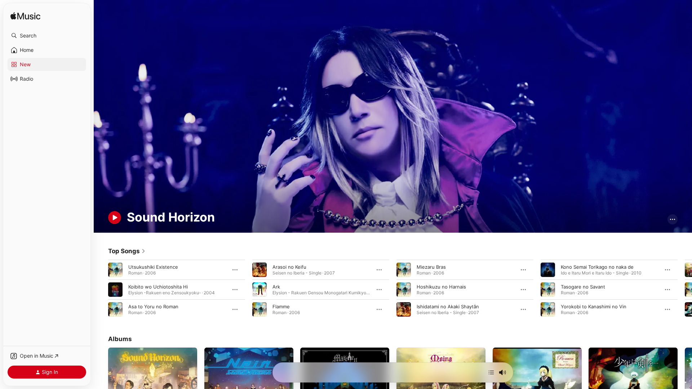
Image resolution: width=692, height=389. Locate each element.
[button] (47, 36)
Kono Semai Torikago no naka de (597, 266)
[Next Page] (685, 289)
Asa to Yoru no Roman (153, 306)
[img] (25, 16)
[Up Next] (491, 372)
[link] (127, 251)
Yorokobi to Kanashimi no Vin (593, 306)
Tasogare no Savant (583, 286)
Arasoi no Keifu (289, 266)
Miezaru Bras (431, 266)
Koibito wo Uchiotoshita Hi (158, 286)
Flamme (281, 306)
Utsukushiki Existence (153, 266)
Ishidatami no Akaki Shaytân (448, 306)
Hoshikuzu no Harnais (441, 286)
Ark (276, 286)
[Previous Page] (101, 289)
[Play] (114, 217)
